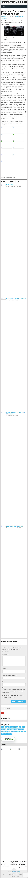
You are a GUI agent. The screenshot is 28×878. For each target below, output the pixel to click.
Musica (21, 729)
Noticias (17, 16)
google (12, 727)
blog (3, 727)
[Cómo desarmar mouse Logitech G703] (5, 804)
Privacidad (22, 874)
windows (10, 733)
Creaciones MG (16, 871)
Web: (3, 681)
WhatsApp (4, 733)
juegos (16, 729)
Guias (23, 727)
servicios (13, 731)
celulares (7, 727)
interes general (10, 729)
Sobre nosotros (12, 874)
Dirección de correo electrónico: (9, 675)
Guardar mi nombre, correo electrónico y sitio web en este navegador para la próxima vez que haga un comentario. (13, 691)
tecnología (18, 731)
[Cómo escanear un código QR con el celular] (14, 804)
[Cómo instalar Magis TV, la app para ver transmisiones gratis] (23, 804)
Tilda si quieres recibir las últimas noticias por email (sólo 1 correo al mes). (13, 696)
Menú (3, 6)
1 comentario (9, 300)
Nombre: (4, 668)
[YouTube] (2, 713)
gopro (16, 727)
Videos (24, 731)
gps (20, 727)
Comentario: (5, 654)
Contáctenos (15, 876)
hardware (4, 729)
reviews (8, 731)
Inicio (4, 874)
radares (3, 731)
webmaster (3, 16)
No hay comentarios (10, 186)
